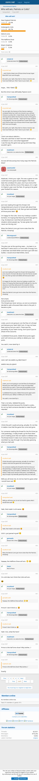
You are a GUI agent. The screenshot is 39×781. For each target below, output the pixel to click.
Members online (8, 696)
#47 (37, 265)
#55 (37, 545)
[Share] (33, 66)
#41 (37, 66)
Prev (4, 678)
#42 (37, 104)
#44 (37, 175)
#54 (37, 521)
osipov (35, 738)
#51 (37, 421)
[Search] (37, 2)
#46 (37, 243)
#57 (37, 594)
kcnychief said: (6, 70)
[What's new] (33, 2)
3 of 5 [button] (19, 681)
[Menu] (2, 2)
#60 (37, 660)
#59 (37, 644)
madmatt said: (6, 380)
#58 (37, 620)
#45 (37, 201)
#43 (37, 157)
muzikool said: (6, 269)
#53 (37, 493)
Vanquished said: (7, 497)
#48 (37, 319)
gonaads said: (6, 598)
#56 (37, 574)
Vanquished (6, 12)
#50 (37, 376)
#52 (37, 454)
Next (21, 678)
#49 (37, 356)
